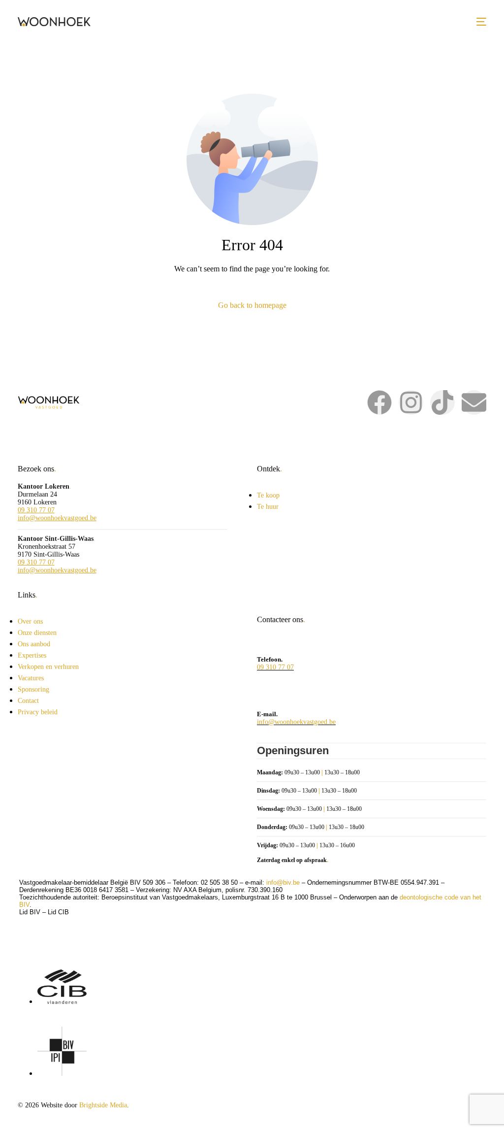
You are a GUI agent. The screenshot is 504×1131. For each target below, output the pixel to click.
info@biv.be (283, 882)
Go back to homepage (252, 305)
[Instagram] (411, 402)
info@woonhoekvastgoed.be (57, 518)
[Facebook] (379, 402)
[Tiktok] (442, 402)
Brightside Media (103, 1105)
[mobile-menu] (481, 21)
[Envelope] (474, 402)
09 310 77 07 (36, 510)
